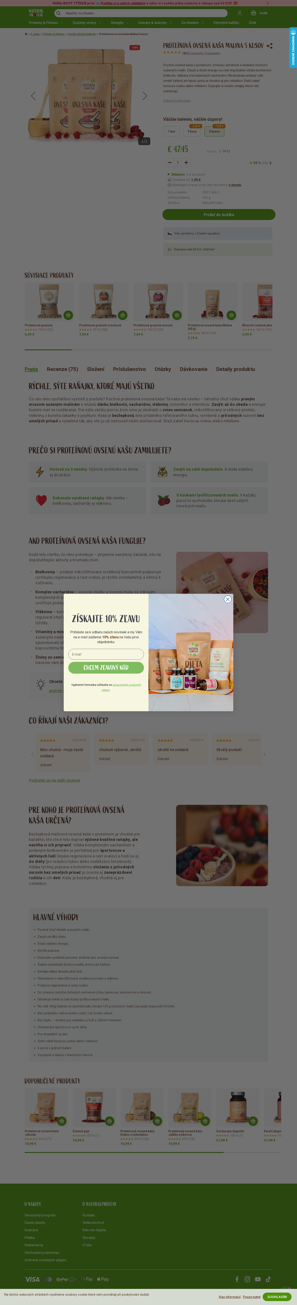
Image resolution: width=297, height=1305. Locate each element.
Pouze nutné (251, 1297)
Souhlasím (277, 1297)
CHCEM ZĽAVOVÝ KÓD (106, 668)
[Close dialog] (228, 599)
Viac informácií (230, 1297)
